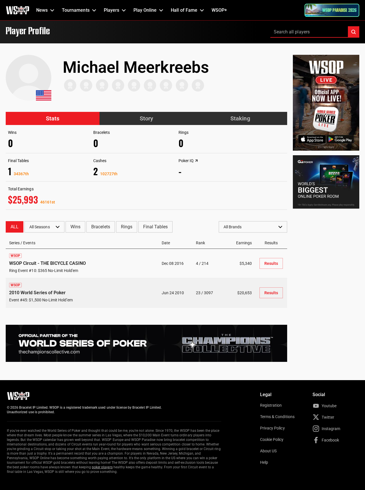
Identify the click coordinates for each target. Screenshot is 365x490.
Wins (75, 226)
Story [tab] (146, 118)
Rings (126, 226)
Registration (271, 405)
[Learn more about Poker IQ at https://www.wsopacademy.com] (196, 161)
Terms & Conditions (277, 416)
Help (264, 462)
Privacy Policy (272, 428)
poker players (102, 467)
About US (268, 451)
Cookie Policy (272, 439)
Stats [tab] (52, 118)
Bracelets (100, 226)
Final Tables (155, 226)
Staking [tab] (240, 118)
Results (271, 263)
